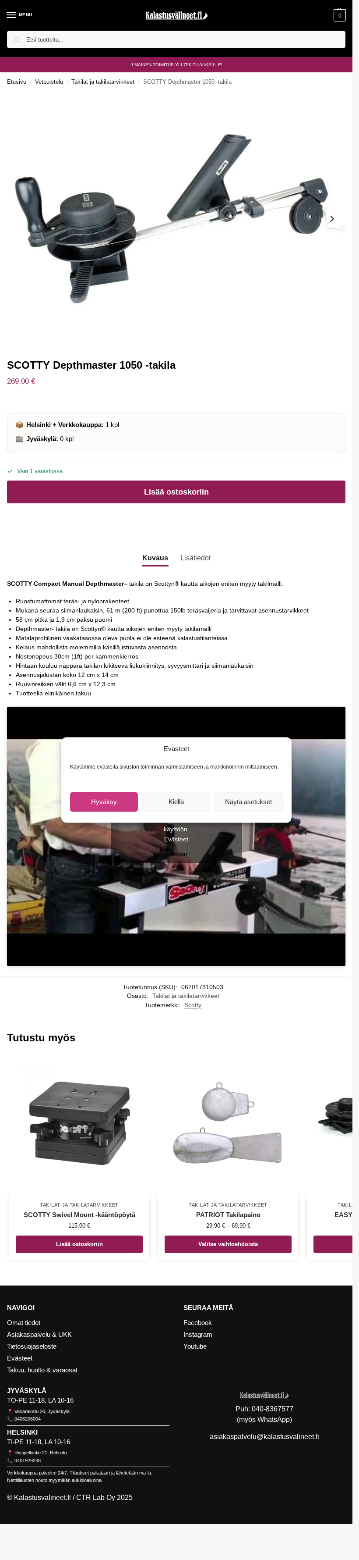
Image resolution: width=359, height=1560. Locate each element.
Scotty (192, 1005)
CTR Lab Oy (95, 1497)
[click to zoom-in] (176, 218)
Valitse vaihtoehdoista (228, 1244)
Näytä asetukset (248, 801)
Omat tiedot (23, 1322)
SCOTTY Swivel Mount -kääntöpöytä (79, 1214)
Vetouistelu (49, 81)
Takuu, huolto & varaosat (42, 1370)
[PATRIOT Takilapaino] (228, 1125)
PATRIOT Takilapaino (228, 1214)
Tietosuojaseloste (31, 1346)
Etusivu (16, 81)
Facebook (197, 1322)
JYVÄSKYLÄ (26, 1390)
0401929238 (27, 1460)
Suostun (176, 854)
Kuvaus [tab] (155, 558)
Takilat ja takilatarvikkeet (102, 81)
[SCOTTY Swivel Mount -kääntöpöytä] (79, 1125)
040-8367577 (272, 1409)
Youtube (195, 1346)
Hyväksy (104, 801)
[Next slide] (332, 219)
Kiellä (176, 801)
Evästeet (176, 839)
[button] (338, 15)
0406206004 (27, 1418)
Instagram (197, 1334)
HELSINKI (22, 1432)
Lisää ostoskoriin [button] (79, 1244)
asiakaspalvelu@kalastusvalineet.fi (264, 1436)
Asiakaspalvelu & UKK (39, 1334)
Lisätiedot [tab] (195, 558)
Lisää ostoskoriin (176, 492)
